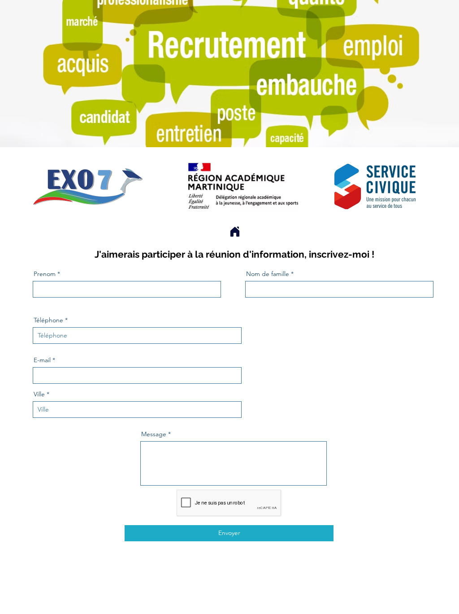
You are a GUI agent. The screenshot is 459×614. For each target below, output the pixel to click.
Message (153, 434)
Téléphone (48, 320)
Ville (39, 394)
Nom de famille (267, 274)
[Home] (235, 231)
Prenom (45, 274)
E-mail (42, 360)
